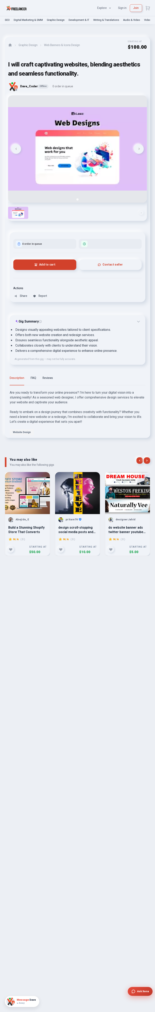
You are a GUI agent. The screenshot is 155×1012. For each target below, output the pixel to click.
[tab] (77, 199)
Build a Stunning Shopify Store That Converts (26, 529)
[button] (18, 213)
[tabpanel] (77, 414)
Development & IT (79, 20)
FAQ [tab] (33, 378)
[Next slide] (139, 149)
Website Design (22, 432)
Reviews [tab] (48, 378)
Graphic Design (56, 20)
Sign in (122, 8)
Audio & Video (131, 20)
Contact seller (113, 264)
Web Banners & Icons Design (62, 45)
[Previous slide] (16, 149)
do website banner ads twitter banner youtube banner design (125, 529)
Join (136, 8)
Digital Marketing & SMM (28, 20)
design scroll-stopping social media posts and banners (75, 529)
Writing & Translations (106, 20)
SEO (7, 20)
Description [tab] (17, 378)
